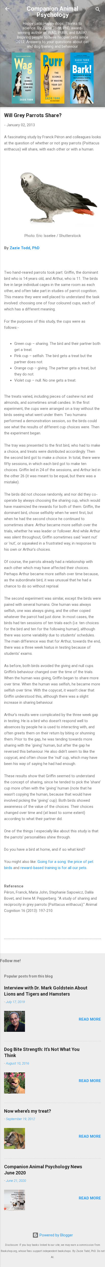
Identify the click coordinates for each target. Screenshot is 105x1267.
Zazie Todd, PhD (24, 248)
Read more (90, 1019)
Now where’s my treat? (27, 1111)
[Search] (98, 10)
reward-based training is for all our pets (53, 867)
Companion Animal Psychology (52, 11)
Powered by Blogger (55, 1235)
